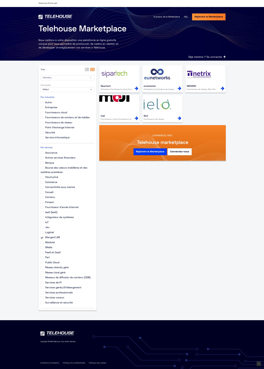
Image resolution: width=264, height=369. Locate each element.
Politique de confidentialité (74, 363)
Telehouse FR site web (47, 3)
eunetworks (150, 86)
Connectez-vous (179, 152)
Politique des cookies (97, 363)
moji (103, 116)
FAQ (186, 17)
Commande (46, 85)
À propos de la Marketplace (167, 17)
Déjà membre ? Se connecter (205, 57)
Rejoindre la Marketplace (209, 17)
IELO (146, 116)
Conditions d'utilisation (49, 363)
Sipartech (106, 86)
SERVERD (191, 86)
